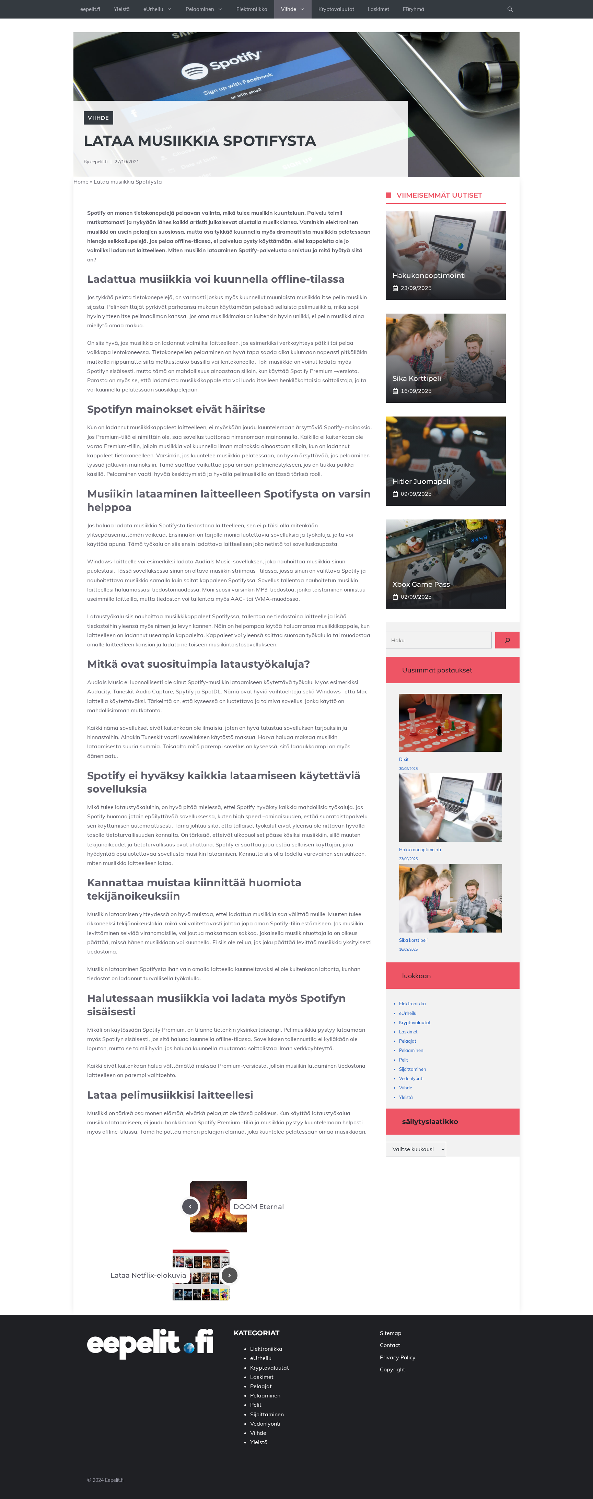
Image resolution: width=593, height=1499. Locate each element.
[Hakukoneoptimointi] (450, 809)
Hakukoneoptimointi (429, 276)
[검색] (507, 640)
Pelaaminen (200, 9)
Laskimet (378, 9)
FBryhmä (413, 9)
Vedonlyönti (411, 1078)
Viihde (288, 9)
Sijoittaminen (412, 1069)
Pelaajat (407, 1041)
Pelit (403, 1060)
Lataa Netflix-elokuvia (148, 1275)
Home (81, 181)
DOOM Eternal (258, 1207)
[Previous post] (190, 1206)
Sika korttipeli (417, 379)
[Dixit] (450, 724)
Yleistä (122, 9)
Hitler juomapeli (422, 482)
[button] (510, 9)
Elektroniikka (251, 9)
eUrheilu (153, 9)
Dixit (404, 759)
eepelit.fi (90, 9)
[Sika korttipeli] (450, 900)
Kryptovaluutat (336, 9)
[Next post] (229, 1275)
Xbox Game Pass (421, 585)
